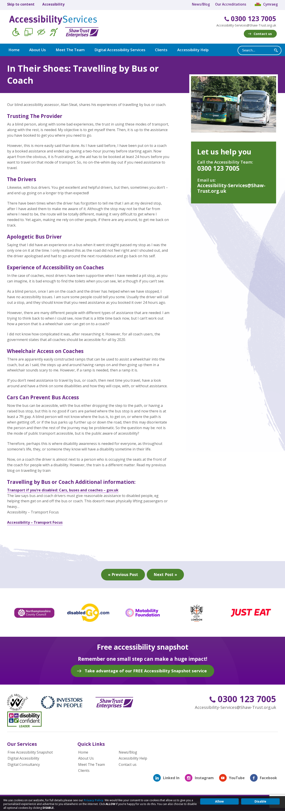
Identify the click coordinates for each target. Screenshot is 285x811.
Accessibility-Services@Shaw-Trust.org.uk (246, 25)
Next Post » (165, 574)
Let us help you (224, 152)
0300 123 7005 (252, 19)
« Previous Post (123, 574)
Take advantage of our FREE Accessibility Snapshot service (146, 670)
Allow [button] (219, 801)
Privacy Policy (93, 800)
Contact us (263, 34)
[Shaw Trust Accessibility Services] (60, 27)
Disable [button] (260, 801)
